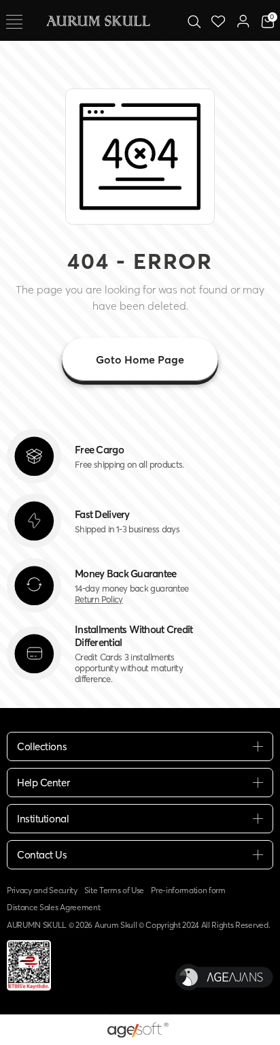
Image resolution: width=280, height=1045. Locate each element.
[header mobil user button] (243, 20)
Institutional (43, 818)
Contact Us (42, 854)
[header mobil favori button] (218, 20)
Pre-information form (188, 890)
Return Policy (99, 599)
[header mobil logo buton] (98, 19)
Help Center (43, 782)
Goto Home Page (140, 359)
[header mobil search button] (194, 20)
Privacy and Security (42, 890)
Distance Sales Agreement (53, 907)
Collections (42, 746)
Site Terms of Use (114, 890)
